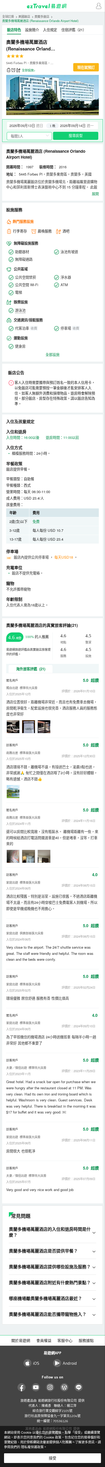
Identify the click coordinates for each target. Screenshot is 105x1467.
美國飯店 (24, 16)
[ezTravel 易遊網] (52, 6)
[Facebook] (22, 1387)
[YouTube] (36, 1387)
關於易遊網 (20, 1340)
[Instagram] (50, 1387)
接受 (52, 1458)
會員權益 (43, 1340)
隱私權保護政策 (32, 1446)
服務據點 (86, 1340)
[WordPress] (64, 1387)
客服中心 (64, 1340)
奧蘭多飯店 (41, 16)
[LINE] (79, 1387)
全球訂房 (8, 16)
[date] (29, 125)
